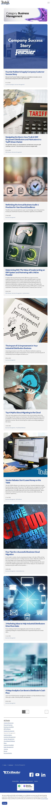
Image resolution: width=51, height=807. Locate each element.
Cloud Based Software (20, 427)
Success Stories (8, 753)
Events (5, 751)
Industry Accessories (9, 731)
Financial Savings (8, 725)
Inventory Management (9, 737)
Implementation (25, 293)
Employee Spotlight (9, 727)
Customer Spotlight (10, 84)
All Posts (7, 720)
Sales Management (8, 747)
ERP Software (8, 152)
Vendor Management (9, 739)
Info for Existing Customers (26, 781)
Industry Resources (20, 571)
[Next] (46, 711)
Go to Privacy (44, 798)
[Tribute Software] (5, 3)
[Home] (11, 772)
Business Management (19, 84)
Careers (36, 781)
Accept (4, 803)
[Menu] (49, 2)
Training (6, 749)
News (5, 743)
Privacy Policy (15, 781)
